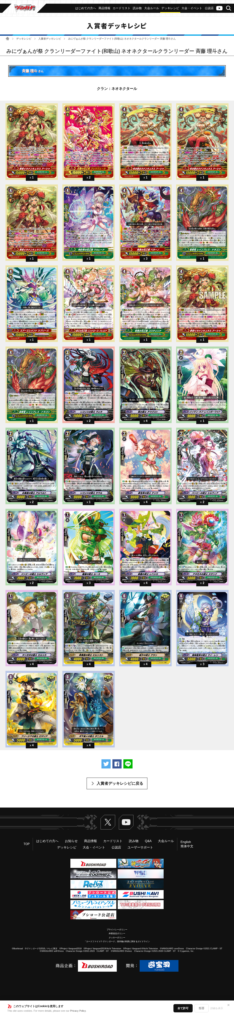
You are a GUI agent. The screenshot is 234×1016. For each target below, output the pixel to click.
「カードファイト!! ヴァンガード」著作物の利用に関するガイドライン (117, 941)
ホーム (7, 38)
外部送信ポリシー (117, 933)
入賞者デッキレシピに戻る (120, 783)
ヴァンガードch (219, 8)
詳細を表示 (216, 1008)
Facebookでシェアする (117, 763)
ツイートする (106, 763)
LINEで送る (128, 763)
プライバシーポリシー (117, 929)
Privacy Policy (78, 1010)
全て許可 (183, 1008)
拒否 (201, 1008)
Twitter (108, 822)
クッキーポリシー (117, 937)
